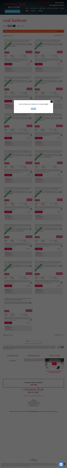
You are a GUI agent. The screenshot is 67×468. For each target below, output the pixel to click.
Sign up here (59, 31)
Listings (62, 8)
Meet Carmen (34, 8)
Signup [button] (18, 25)
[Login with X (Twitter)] (14, 26)
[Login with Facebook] (9, 26)
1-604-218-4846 (8, 143)
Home (27, 8)
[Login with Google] (11, 26)
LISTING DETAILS (8, 64)
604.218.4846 (59, 2)
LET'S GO (33, 385)
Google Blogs (12, 360)
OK (33, 108)
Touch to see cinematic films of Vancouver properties (54, 371)
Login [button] (23, 25)
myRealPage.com (33, 460)
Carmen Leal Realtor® (14, 5)
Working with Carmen (52, 8)
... (38, 341)
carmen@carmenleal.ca (56, 5)
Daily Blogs (42, 8)
